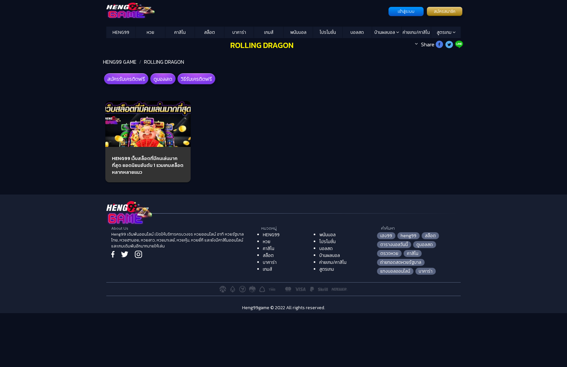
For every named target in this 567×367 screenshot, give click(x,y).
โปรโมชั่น (328, 32)
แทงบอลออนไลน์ (395, 271)
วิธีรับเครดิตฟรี (196, 79)
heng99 (408, 235)
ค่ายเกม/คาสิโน (416, 32)
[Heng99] (246, 11)
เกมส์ (268, 32)
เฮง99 (386, 235)
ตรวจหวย (389, 253)
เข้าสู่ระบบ (406, 11)
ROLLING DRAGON (164, 62)
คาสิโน (180, 32)
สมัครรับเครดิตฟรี (126, 79)
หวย (150, 32)
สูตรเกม (444, 32)
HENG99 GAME (119, 62)
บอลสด (357, 32)
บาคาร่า (239, 32)
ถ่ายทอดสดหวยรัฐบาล (400, 262)
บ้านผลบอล (385, 32)
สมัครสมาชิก (444, 11)
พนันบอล (298, 32)
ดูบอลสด (163, 79)
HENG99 (121, 32)
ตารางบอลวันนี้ (394, 244)
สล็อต (209, 32)
